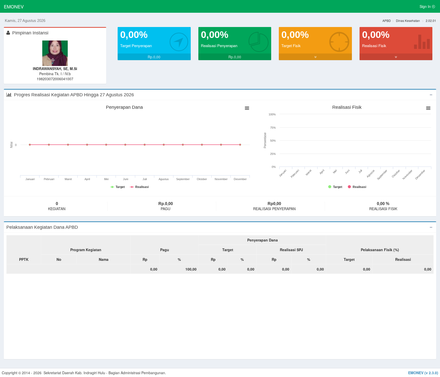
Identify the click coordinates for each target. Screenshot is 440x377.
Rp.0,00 (154, 56)
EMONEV (14, 6)
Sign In (426, 6)
